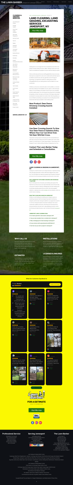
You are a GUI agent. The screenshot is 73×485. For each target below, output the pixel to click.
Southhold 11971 (52, 467)
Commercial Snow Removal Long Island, (30, 474)
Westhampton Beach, (59, 459)
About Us (49, 1)
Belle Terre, (17, 456)
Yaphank (36, 461)
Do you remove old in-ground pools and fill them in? (42, 223)
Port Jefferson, (27, 472)
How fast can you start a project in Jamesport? (41, 225)
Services (43, 1)
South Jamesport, (28, 459)
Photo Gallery (56, 1)
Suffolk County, (42, 474)
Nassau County (48, 474)
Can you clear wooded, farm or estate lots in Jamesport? (43, 218)
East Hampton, (39, 456)
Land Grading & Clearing (36, 439)
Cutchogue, (33, 456)
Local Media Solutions (46, 478)
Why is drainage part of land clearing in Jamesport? (42, 220)
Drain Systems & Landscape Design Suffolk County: (36, 465)
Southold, (41, 459)
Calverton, (29, 456)
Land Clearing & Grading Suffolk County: (36, 454)
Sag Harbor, (11, 459)
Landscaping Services (36, 436)
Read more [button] (33, 300)
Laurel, (26, 458)
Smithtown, (41, 472)
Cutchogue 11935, (21, 467)
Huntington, (42, 470)
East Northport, (31, 470)
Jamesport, (22, 458)
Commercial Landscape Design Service (36, 437)
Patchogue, (43, 458)
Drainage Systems (36, 440)
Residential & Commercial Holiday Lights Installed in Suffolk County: (36, 469)
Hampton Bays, (16, 458)
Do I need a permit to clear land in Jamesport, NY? (42, 215)
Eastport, (61, 456)
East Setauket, (57, 456)
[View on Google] (31, 291)
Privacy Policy (54, 478)
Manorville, (29, 458)
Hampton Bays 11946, (37, 467)
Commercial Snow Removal (36, 441)
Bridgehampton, (23, 456)
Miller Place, (34, 458)
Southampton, (35, 459)
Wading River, (45, 459)
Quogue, (48, 458)
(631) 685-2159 (37, 30)
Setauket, (37, 472)
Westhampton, (52, 459)
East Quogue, (51, 456)
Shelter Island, (22, 459)
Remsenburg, (52, 458)
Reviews (70, 1)
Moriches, (39, 458)
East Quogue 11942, (29, 467)
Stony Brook (46, 472)
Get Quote (64, 1)
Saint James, (16, 459)
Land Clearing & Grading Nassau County (36, 463)
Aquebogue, (12, 456)
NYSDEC (46, 190)
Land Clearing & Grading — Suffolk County (39, 15)
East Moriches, (45, 456)
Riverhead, (58, 458)
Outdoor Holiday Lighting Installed (36, 443)
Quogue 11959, (45, 467)
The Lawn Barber (11, 2)
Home (37, 1)
